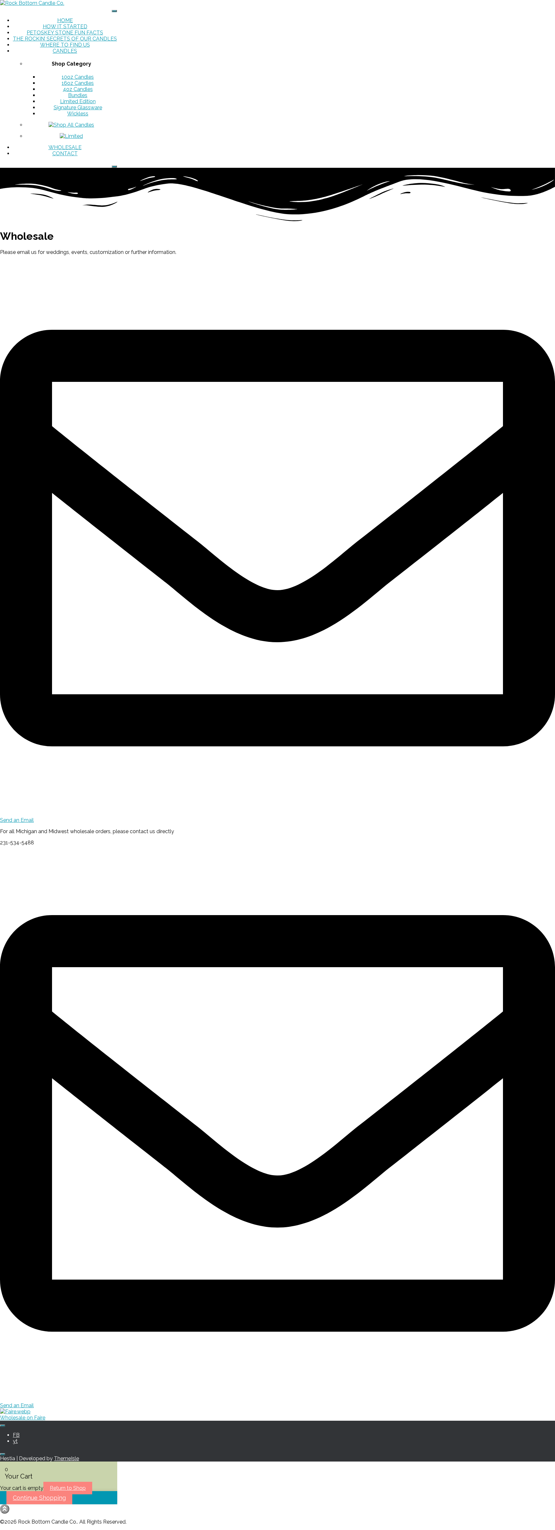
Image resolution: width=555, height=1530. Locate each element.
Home (65, 20)
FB (16, 1435)
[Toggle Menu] (114, 11)
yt (15, 1441)
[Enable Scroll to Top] (4, 1509)
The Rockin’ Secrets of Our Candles (65, 39)
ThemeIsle (66, 1458)
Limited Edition (78, 101)
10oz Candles (78, 77)
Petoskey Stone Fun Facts (65, 33)
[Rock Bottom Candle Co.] (32, 3)
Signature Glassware (78, 107)
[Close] (114, 166)
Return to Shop (68, 1488)
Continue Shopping (39, 1497)
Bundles (77, 95)
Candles (65, 51)
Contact (65, 153)
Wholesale (65, 147)
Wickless (77, 114)
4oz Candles (78, 89)
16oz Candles (78, 83)
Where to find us (65, 45)
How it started (65, 26)
